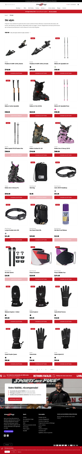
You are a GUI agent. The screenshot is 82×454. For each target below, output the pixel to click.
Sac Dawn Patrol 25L (35, 230)
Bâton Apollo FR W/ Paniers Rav (14, 148)
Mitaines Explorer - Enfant (12, 312)
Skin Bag (32, 188)
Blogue (58, 8)
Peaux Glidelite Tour (60, 272)
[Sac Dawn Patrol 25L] (41, 214)
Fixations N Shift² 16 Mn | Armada (39, 63)
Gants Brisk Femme (60, 312)
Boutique (18, 8)
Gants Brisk (33, 354)
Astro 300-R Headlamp (60, 188)
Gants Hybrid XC (59, 354)
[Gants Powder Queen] (16, 338)
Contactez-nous (42, 430)
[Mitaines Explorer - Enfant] (16, 296)
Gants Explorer (34, 312)
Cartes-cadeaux (51, 8)
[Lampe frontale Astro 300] (16, 214)
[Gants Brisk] (41, 338)
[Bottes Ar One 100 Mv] (41, 90)
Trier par (7, 32)
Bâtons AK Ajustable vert (61, 63)
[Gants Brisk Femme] (65, 296)
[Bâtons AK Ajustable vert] (65, 48)
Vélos (25, 8)
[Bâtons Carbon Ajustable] (16, 90)
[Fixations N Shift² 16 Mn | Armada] (41, 48)
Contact (64, 8)
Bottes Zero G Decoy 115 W (62, 148)
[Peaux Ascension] (41, 256)
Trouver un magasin (43, 428)
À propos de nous (42, 417)
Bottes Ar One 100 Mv (36, 106)
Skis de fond (26, 421)
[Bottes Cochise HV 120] (41, 132)
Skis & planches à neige (28, 419)
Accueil (6, 15)
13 (45, 369)
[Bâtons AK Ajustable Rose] (65, 90)
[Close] (80, 447)
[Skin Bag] (41, 172)
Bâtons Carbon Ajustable (12, 106)
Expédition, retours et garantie (45, 432)
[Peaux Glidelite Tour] (65, 256)
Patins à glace (26, 428)
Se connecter (73, 4)
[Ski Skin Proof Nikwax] (65, 214)
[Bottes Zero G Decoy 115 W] (65, 132)
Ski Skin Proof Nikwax (60, 230)
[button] (78, 4)
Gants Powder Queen (11, 354)
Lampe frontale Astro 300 (12, 230)
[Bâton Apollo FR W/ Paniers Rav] (16, 132)
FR (67, 4)
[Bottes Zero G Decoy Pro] (16, 172)
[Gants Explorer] (41, 296)
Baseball (25, 430)
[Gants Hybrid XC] (65, 338)
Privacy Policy (78, 449)
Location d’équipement (44, 419)
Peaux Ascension (34, 272)
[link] (29, 369)
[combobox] (16, 4)
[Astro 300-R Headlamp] (65, 172)
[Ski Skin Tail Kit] (16, 256)
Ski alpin (11, 15)
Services (43, 8)
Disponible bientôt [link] (15, 399)
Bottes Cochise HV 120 (36, 148)
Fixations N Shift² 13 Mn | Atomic (14, 63)
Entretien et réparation (44, 421)
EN (69, 4)
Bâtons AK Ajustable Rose (61, 106)
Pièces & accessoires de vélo (29, 425)
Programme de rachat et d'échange (47, 423)
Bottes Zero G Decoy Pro (12, 188)
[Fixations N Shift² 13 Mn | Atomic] (16, 48)
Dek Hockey (30, 8)
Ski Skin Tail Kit (9, 272)
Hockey (37, 8)
